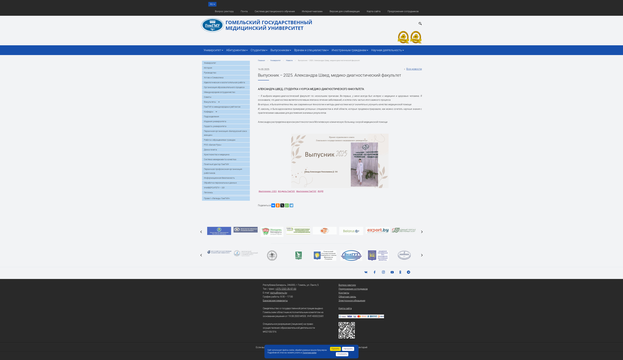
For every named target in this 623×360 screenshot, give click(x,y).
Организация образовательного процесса (224, 87)
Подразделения (211, 116)
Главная (261, 60)
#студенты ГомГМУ (286, 191)
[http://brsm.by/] (272, 232)
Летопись (208, 192)
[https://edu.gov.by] (219, 231)
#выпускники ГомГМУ (306, 191)
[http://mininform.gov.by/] (245, 230)
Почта (244, 11)
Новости (289, 60)
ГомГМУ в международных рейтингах (222, 107)
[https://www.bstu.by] (219, 252)
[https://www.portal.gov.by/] (404, 230)
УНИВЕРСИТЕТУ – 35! (214, 187)
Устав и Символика (213, 77)
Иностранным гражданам (349, 50)
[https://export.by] (378, 230)
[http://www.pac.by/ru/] (378, 255)
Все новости (414, 68)
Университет (212, 50)
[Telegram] (291, 205)
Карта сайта (373, 11)
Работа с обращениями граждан (219, 140)
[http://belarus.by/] (351, 231)
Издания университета (215, 121)
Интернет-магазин (312, 11)
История (208, 68)
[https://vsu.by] (245, 253)
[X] (282, 205)
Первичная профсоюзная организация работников (223, 171)
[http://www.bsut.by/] (351, 255)
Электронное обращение (352, 300)
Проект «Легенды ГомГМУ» (217, 198)
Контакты (344, 292)
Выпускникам (279, 50)
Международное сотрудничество (219, 92)
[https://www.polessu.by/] (298, 255)
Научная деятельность (386, 50)
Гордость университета (215, 126)
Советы (207, 97)
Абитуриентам (236, 50)
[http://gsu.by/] (324, 255)
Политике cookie (309, 353)
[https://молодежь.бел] (298, 231)
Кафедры (208, 111)
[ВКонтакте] (273, 205)
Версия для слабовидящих (345, 11)
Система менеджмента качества (220, 159)
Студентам (258, 50)
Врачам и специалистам (310, 50)
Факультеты (210, 102)
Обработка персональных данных (220, 183)
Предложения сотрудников (403, 11)
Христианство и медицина (216, 154)
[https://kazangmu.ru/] (271, 255)
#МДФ (320, 191)
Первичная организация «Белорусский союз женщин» (225, 133)
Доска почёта (210, 149)
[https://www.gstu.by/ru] (403, 255)
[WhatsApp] (287, 205)
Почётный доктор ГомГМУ (216, 164)
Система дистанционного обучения (275, 11)
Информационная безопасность (219, 178)
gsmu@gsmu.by (278, 292)
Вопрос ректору (224, 11)
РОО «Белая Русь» (212, 145)
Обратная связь (347, 296)
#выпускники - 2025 (268, 191)
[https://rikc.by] (325, 230)
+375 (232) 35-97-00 (285, 289)
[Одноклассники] (278, 205)
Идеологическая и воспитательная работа (224, 82)
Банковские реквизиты (275, 300)
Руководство (210, 72)
